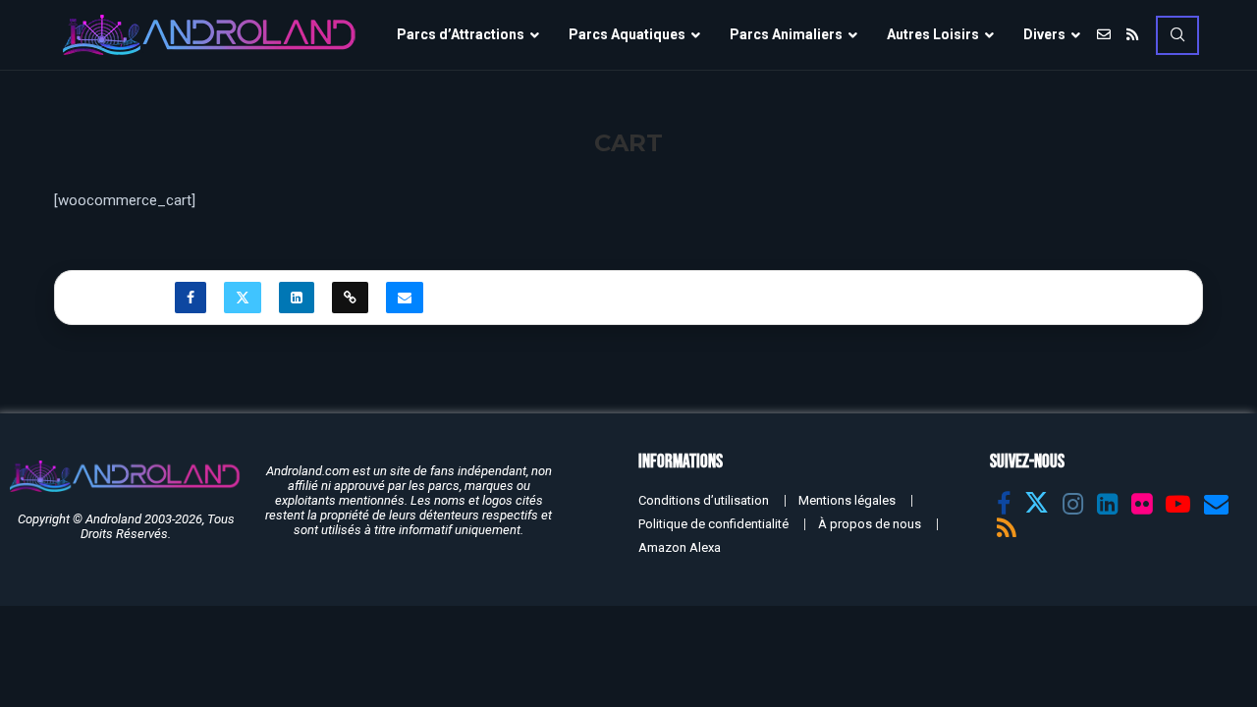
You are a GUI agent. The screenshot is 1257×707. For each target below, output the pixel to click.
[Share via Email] (404, 297)
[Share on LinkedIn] (296, 297)
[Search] (1177, 35)
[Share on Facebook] (190, 297)
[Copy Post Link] (350, 297)
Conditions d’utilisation (703, 500)
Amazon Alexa (679, 547)
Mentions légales (847, 500)
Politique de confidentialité (713, 524)
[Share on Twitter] (242, 297)
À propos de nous (869, 524)
